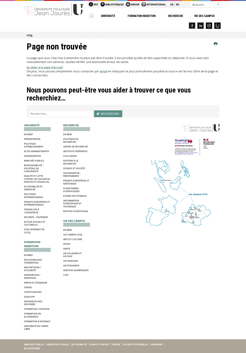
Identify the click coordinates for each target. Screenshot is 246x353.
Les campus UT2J (72, 234)
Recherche (175, 16)
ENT (95, 4)
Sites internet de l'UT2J (34, 231)
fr (171, 4)
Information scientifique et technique (72, 203)
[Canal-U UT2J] (217, 26)
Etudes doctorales (75, 195)
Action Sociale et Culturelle (34, 223)
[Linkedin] (200, 26)
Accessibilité (79, 344)
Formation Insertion (141, 16)
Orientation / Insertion (32, 276)
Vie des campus (204, 16)
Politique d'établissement (33, 145)
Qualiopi (29, 296)
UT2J (29, 35)
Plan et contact (100, 344)
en (177, 4)
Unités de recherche (75, 146)
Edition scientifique (75, 211)
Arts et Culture (72, 239)
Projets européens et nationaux (76, 182)
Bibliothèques (114, 4)
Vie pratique (70, 260)
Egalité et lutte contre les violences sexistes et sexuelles (37, 178)
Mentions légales (58, 344)
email (103, 71)
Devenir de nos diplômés (33, 303)
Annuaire (156, 344)
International (156, 4)
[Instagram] (209, 26)
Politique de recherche (71, 140)
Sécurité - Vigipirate (36, 217)
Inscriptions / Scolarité (32, 269)
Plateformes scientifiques (71, 190)
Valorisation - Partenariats (72, 174)
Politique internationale (33, 196)
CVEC (66, 274)
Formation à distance (37, 321)
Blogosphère (32, 348)
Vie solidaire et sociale (72, 255)
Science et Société (74, 168)
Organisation (32, 156)
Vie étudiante (71, 265)
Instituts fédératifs (75, 151)
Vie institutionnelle (135, 344)
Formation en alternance (32, 315)
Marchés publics (34, 160)
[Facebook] (192, 26)
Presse (116, 344)
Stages (28, 287)
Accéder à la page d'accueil (45, 67)
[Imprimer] (216, 43)
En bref (28, 134)
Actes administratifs (36, 151)
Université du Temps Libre (36, 327)
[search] (60, 113)
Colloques (70, 156)
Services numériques (76, 270)
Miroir (134, 4)
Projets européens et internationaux (37, 203)
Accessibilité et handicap (33, 188)
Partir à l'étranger (35, 282)
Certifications (33, 292)
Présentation (32, 139)
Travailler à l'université (31, 211)
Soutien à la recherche (70, 162)
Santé (66, 248)
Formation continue (37, 309)
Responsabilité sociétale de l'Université (33, 168)
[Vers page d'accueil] (54, 9)
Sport (66, 244)
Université (108, 16)
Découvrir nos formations (33, 261)
